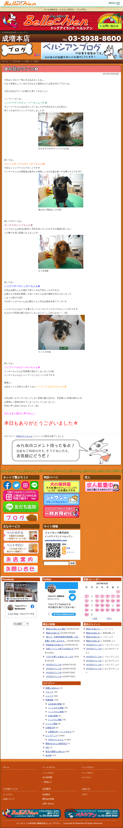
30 (86, 615)
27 (107, 610)
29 (118, 610)
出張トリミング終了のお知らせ (59, 649)
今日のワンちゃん (24, 436)
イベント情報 (51, 724)
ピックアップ (51, 735)
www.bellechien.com (56, 540)
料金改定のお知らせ (55, 645)
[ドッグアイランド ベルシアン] (19, 3)
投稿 (68, 548)
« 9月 (94, 618)
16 (87, 605)
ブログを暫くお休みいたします (59, 657)
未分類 (48, 755)
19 (102, 605)
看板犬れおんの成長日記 (56, 743)
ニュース (49, 696)
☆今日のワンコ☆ (54, 665)
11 (97, 601)
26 (102, 610)
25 (97, 610)
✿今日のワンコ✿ (21, 68)
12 (102, 601)
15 (118, 601)
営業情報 (49, 700)
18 (97, 605)
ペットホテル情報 (56, 708)
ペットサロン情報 (56, 712)
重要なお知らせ (52, 688)
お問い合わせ (110, 25)
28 (113, 610)
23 (86, 610)
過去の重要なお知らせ (55, 751)
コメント (70, 552)
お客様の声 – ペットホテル (60, 732)
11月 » (109, 618)
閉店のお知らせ (53, 633)
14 (113, 601)
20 (107, 605)
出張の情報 (53, 716)
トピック (49, 692)
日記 (47, 747)
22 (118, 605)
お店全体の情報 (55, 704)
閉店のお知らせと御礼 (56, 629)
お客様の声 (50, 728)
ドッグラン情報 (55, 720)
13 (107, 601)
